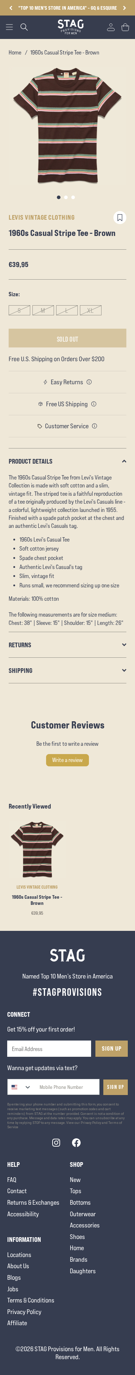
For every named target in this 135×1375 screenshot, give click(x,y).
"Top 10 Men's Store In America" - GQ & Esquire (67, 8)
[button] (124, 8)
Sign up (115, 1087)
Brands (78, 1259)
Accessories (85, 1225)
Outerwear (83, 1214)
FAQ (11, 1179)
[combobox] (20, 1087)
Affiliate (17, 1323)
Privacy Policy (24, 1311)
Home (15, 52)
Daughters (83, 1271)
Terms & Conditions (30, 1300)
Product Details (31, 461)
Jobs (12, 1289)
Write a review (67, 760)
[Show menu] (9, 27)
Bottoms (80, 1202)
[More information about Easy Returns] (89, 382)
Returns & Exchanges (33, 1202)
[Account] (111, 27)
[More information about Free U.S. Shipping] (94, 404)
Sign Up (112, 1048)
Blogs (14, 1277)
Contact (17, 1191)
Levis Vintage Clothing (42, 217)
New (75, 1179)
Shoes (77, 1236)
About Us (18, 1266)
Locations (19, 1254)
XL (90, 310)
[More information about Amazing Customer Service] (94, 426)
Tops (75, 1191)
